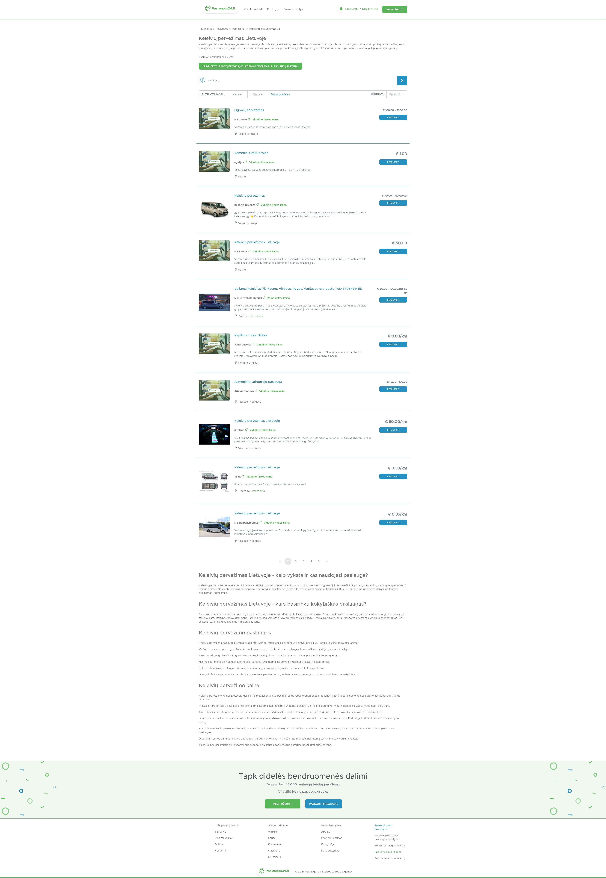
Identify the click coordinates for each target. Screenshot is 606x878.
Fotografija (328, 844)
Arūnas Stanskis (244, 391)
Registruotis (370, 9)
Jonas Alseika (243, 344)
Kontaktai (220, 850)
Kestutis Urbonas (245, 205)
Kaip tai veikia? (253, 9)
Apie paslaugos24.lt (227, 825)
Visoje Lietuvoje (278, 825)
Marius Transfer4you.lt (248, 298)
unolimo (239, 430)
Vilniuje (272, 832)
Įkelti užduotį (395, 9)
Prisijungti (352, 9)
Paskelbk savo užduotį (388, 852)
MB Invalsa (241, 251)
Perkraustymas (330, 850)
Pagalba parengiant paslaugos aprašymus (388, 837)
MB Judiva (241, 119)
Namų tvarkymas (331, 825)
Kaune (272, 838)
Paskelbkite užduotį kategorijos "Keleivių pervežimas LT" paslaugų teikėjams (250, 66)
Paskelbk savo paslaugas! (383, 827)
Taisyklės (220, 832)
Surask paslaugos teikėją (390, 845)
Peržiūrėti (393, 117)
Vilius (238, 476)
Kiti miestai (257, 316)
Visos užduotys (293, 9)
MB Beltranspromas (246, 522)
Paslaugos (273, 9)
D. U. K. (219, 844)
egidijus (239, 162)
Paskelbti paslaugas (323, 803)
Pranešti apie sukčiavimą (389, 858)
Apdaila (325, 832)
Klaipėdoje (274, 844)
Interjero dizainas (331, 838)
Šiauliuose (274, 850)
